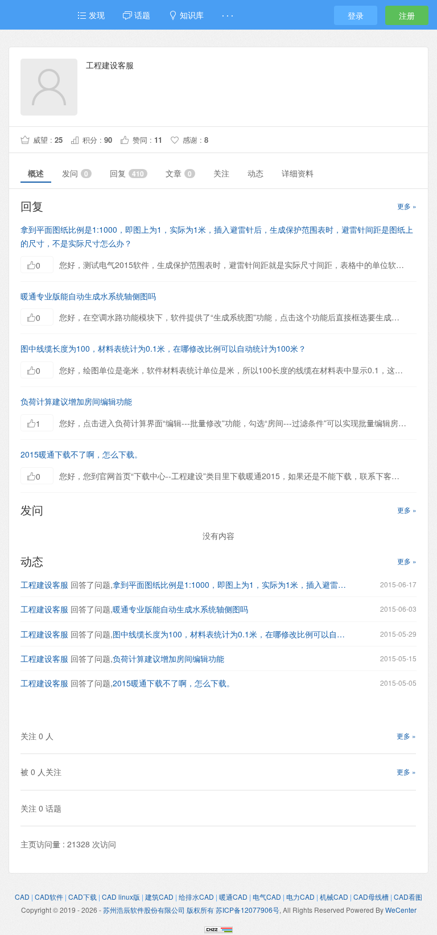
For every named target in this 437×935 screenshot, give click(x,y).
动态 (255, 173)
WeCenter (401, 910)
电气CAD (267, 896)
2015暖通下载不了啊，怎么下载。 (81, 454)
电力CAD (300, 896)
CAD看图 (408, 896)
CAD (22, 896)
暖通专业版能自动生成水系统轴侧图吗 (88, 296)
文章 (179, 173)
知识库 (191, 14)
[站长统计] (218, 928)
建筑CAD (159, 896)
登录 (356, 15)
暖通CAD (233, 896)
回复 (127, 173)
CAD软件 (49, 896)
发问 (75, 173)
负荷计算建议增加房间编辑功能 (76, 401)
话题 (141, 14)
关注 (221, 173)
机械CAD (334, 896)
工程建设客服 (44, 584)
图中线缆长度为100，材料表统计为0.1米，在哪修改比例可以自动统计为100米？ (163, 348)
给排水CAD (196, 896)
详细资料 (298, 173)
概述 (36, 173)
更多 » (407, 206)
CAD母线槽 (371, 896)
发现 (95, 14)
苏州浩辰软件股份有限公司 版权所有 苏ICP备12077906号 (191, 910)
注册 (407, 15)
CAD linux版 (121, 896)
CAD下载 (82, 896)
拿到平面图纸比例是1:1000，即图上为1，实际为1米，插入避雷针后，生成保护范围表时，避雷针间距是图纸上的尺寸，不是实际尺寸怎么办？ (229, 584)
